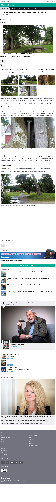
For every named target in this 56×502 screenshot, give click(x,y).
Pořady (27, 254)
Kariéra (30, 441)
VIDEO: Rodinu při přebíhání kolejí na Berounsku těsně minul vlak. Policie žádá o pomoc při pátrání (24, 420)
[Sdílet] (3, 66)
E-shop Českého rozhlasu (9, 300)
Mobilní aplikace (5, 454)
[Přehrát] (2, 61)
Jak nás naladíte (16, 8)
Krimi (12, 254)
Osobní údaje (9, 480)
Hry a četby (5, 254)
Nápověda (31, 437)
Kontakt (31, 443)
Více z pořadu (5, 270)
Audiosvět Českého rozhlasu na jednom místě (11, 260)
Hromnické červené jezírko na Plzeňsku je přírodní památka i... (25, 272)
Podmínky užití (17, 480)
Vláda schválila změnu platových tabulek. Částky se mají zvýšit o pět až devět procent (21, 423)
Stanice (41, 8)
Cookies (3, 480)
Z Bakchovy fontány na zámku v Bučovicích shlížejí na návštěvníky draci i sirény (30, 285)
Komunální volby (5, 437)
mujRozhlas (4, 250)
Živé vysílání (36, 254)
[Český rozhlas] (5, 1)
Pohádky (20, 254)
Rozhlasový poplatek (34, 445)
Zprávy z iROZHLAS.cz (8, 377)
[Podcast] (1, 66)
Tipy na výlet (5, 8)
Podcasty (35, 8)
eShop (3, 441)
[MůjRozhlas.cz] (2, 22)
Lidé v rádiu (31, 439)
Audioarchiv (26, 8)
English (23, 480)
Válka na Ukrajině (5, 435)
